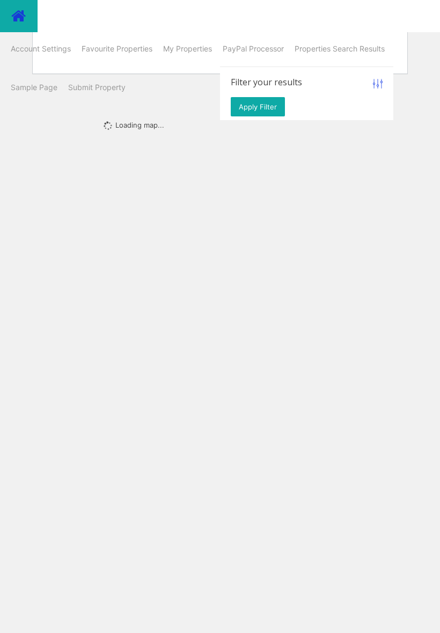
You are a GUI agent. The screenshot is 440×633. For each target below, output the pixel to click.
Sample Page (34, 87)
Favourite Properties (117, 48)
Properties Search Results (340, 48)
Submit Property (97, 87)
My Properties (187, 48)
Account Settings (41, 48)
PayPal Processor (253, 48)
